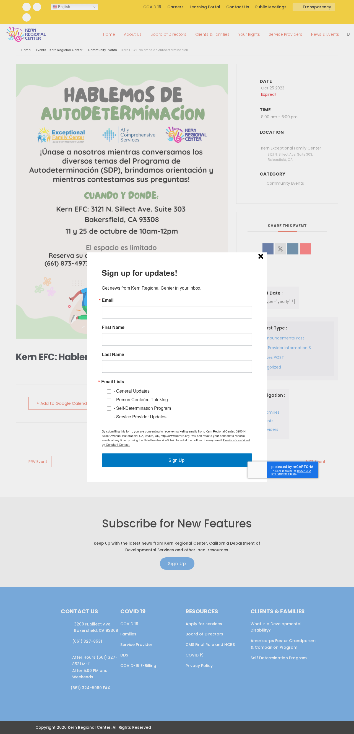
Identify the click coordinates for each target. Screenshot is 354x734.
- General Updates (132, 391)
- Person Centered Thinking (141, 399)
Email (107, 300)
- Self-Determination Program (142, 408)
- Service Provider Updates (140, 416)
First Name (113, 327)
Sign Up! (177, 460)
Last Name (113, 354)
